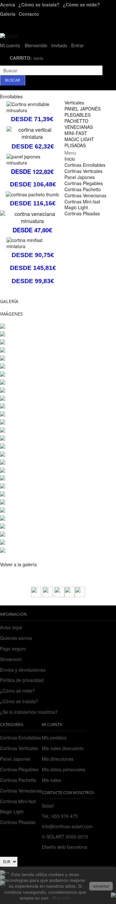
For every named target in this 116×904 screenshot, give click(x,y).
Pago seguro (13, 648)
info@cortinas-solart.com (67, 826)
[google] (80, 595)
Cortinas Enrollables (20, 737)
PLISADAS (75, 145)
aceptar (101, 886)
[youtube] (69, 595)
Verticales (74, 102)
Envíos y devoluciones (22, 670)
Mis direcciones (57, 759)
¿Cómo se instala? (39, 4)
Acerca (7, 4)
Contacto (29, 14)
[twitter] (48, 595)
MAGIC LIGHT (79, 139)
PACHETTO (76, 121)
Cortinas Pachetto (18, 780)
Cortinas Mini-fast (18, 801)
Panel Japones (15, 759)
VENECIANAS (78, 127)
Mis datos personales (63, 769)
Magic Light (12, 811)
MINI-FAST (75, 133)
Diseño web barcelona (64, 847)
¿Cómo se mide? (81, 4)
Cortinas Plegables (19, 769)
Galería (7, 14)
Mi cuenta (10, 45)
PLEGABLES (77, 115)
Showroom (11, 659)
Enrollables (11, 96)
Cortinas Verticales (19, 748)
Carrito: (26, 58)
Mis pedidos (54, 738)
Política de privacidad (22, 680)
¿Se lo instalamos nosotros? (29, 712)
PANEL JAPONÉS (82, 108)
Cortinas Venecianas (21, 790)
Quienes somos (16, 638)
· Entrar (76, 45)
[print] (59, 595)
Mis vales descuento (62, 748)
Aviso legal (11, 627)
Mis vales (51, 780)
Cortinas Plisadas (17, 822)
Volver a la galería (18, 564)
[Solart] (8, 36)
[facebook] (36, 595)
